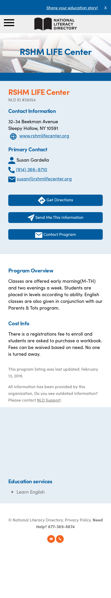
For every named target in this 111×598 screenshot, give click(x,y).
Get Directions (59, 199)
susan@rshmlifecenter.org (44, 178)
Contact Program (59, 234)
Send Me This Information (58, 217)
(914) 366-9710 (31, 169)
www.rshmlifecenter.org (44, 135)
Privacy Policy (78, 519)
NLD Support (49, 400)
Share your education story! (72, 7)
